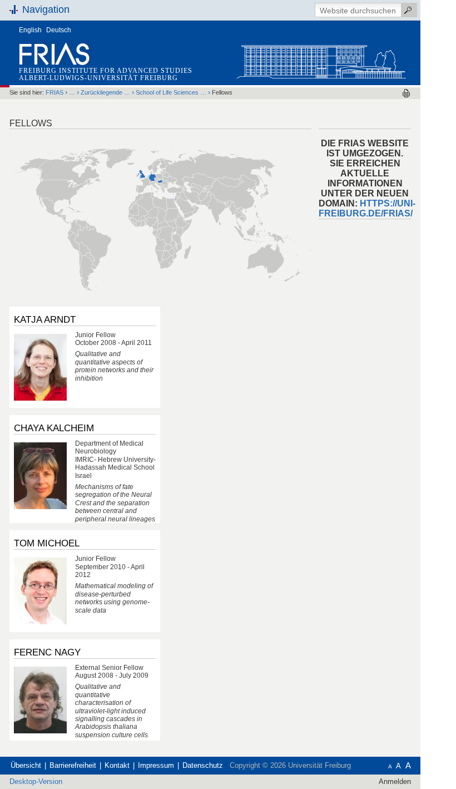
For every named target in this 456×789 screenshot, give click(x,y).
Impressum (156, 765)
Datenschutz (202, 765)
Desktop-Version (35, 781)
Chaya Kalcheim (54, 427)
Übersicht (26, 765)
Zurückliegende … (105, 92)
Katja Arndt (45, 319)
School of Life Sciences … (171, 92)
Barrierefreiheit (72, 765)
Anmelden (395, 781)
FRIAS (54, 92)
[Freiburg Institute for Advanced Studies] (321, 59)
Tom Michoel (47, 543)
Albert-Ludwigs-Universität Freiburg (98, 78)
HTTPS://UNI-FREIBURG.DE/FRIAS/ (367, 208)
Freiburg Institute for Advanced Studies (105, 71)
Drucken (406, 93)
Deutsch (58, 30)
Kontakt (117, 765)
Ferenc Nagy (47, 652)
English (30, 30)
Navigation (46, 9)
